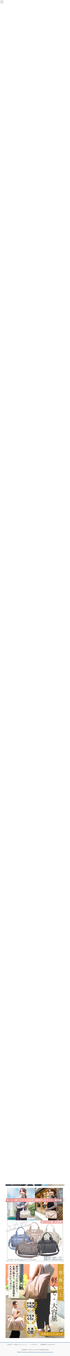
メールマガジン (34, 1344)
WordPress (25, 1352)
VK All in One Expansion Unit (46, 1352)
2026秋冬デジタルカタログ (47, 1344)
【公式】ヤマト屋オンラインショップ (17, 1344)
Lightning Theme (34, 1352)
